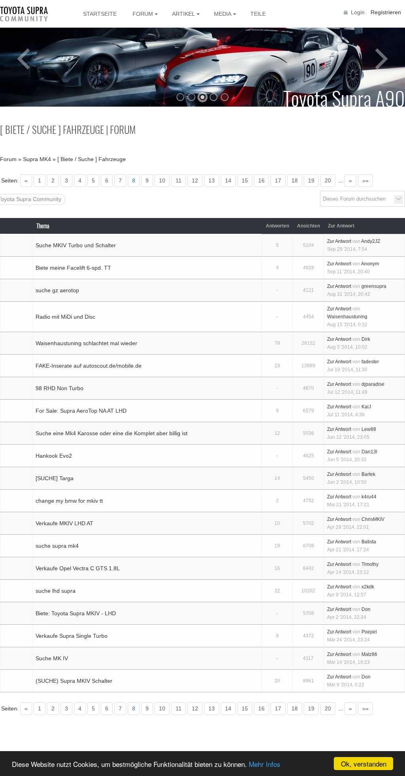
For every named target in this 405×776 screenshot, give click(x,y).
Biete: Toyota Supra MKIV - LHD (76, 613)
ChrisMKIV (372, 519)
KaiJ (366, 407)
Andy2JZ (370, 241)
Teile (258, 14)
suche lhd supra (56, 591)
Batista (368, 542)
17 (278, 180)
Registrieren (386, 12)
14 (228, 180)
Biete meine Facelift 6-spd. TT (73, 268)
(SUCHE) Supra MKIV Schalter (74, 681)
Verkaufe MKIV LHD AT (64, 523)
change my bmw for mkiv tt (69, 501)
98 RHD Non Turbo (59, 388)
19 (311, 180)
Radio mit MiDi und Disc (65, 317)
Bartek (368, 474)
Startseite (100, 14)
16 (261, 180)
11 (179, 180)
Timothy (370, 564)
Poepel (369, 632)
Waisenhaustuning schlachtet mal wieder (86, 343)
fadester (370, 362)
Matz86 (369, 654)
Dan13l (369, 452)
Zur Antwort (339, 241)
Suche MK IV (52, 658)
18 (294, 180)
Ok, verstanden (363, 763)
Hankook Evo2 (54, 456)
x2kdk (367, 587)
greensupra (373, 286)
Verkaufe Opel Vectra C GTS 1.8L (78, 568)
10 (162, 180)
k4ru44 (369, 497)
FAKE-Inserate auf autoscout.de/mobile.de (89, 366)
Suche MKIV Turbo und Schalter (76, 245)
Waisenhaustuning (347, 316)
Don (366, 609)
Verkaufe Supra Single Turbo (72, 636)
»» (365, 180)
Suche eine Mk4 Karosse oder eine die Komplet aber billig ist (111, 433)
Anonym (370, 264)
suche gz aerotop (57, 290)
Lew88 (368, 429)
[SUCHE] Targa (55, 478)
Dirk (365, 339)
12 (195, 180)
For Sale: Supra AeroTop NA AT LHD (81, 411)
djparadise (372, 384)
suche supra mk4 (57, 546)
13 (211, 180)
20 (328, 180)
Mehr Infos (264, 764)
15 (245, 180)
